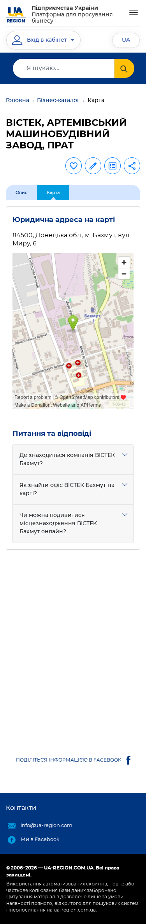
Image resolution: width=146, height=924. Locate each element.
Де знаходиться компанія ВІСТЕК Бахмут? (67, 459)
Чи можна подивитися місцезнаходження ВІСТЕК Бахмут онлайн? (58, 523)
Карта (53, 192)
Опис (21, 192)
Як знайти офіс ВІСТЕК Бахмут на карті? (66, 489)
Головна (17, 100)
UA (126, 40)
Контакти (21, 808)
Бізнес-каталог (58, 100)
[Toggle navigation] (133, 12)
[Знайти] (124, 68)
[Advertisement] (73, 644)
